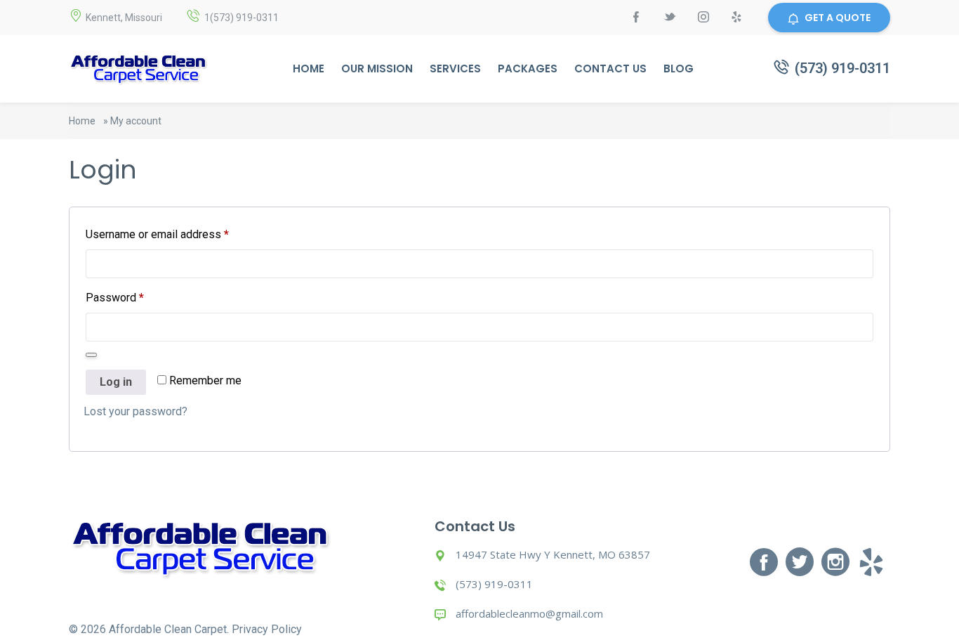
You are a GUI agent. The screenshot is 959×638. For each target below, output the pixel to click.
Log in (116, 382)
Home (308, 68)
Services (455, 68)
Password (115, 297)
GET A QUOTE (838, 18)
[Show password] (91, 355)
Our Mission (377, 68)
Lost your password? (135, 411)
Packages (527, 68)
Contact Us (610, 68)
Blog (678, 68)
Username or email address (157, 234)
